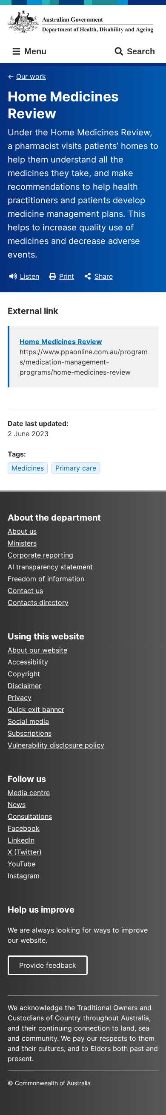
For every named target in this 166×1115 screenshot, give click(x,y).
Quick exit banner (36, 709)
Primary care (75, 468)
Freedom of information (46, 578)
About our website (37, 650)
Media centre (29, 792)
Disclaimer (24, 685)
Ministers (22, 543)
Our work (31, 76)
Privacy (19, 697)
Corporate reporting (40, 555)
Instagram (24, 875)
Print (66, 276)
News (17, 804)
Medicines (27, 468)
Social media (28, 721)
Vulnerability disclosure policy (56, 745)
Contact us (25, 590)
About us (22, 531)
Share (103, 276)
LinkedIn (21, 840)
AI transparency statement (50, 567)
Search (141, 51)
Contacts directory (38, 602)
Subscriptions (30, 733)
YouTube (21, 864)
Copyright (24, 674)
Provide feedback (47, 965)
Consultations (30, 816)
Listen (29, 276)
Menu (34, 51)
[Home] (83, 21)
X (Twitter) (25, 852)
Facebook (24, 828)
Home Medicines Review (61, 341)
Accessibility (28, 662)
